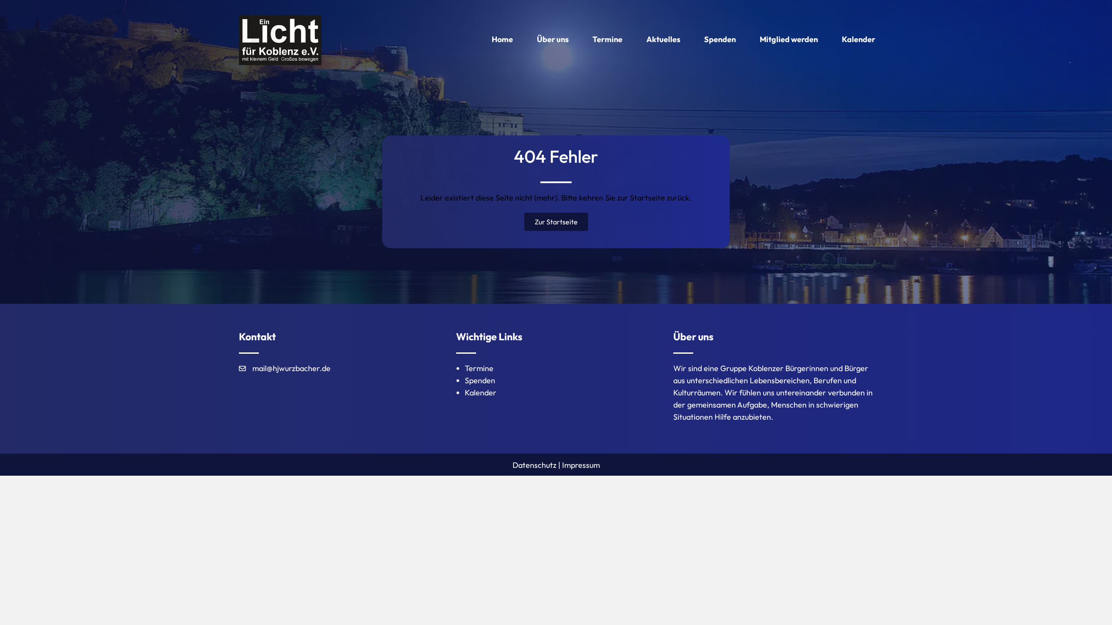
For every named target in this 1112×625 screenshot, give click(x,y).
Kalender (480, 393)
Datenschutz (534, 465)
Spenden (480, 380)
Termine (479, 368)
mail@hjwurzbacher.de (291, 368)
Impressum (581, 465)
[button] (556, 222)
